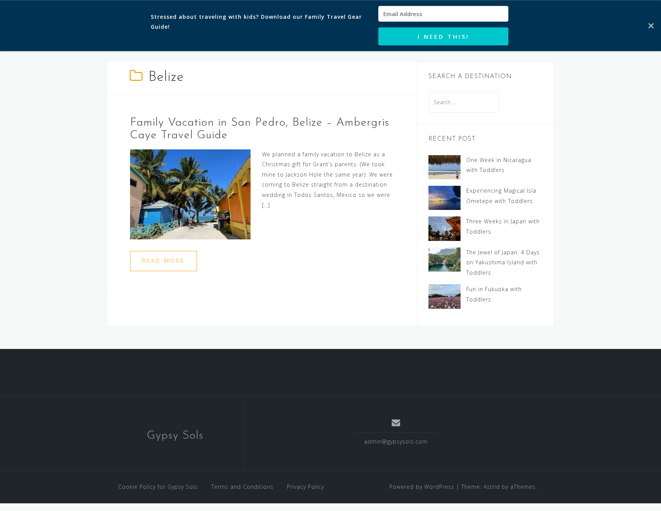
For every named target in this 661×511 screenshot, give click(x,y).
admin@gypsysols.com (396, 441)
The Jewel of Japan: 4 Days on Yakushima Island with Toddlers (503, 262)
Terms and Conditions (242, 486)
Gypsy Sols (175, 436)
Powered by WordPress (421, 486)
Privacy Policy (305, 486)
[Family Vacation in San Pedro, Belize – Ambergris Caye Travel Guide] (190, 193)
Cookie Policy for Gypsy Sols (158, 486)
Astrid (492, 486)
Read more (163, 260)
